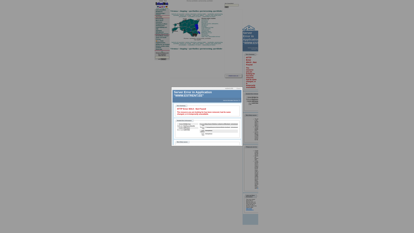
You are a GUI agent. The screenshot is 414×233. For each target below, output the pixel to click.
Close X (239, 88)
